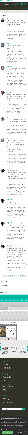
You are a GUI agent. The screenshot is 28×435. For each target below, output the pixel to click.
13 (8, 275)
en (15, 4)
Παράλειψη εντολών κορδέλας (6, 0)
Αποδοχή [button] (7, 432)
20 (22, 275)
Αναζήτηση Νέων (5, 285)
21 (24, 275)
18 (18, 275)
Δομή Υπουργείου (5, 365)
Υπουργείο (5, 361)
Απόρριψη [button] (20, 432)
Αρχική (2, 11)
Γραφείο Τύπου (7, 11)
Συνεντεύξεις (4, 398)
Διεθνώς (3, 380)
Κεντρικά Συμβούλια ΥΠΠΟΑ (7, 402)
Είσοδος (21, 8)
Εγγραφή (25, 8)
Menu (25, 4)
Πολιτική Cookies (10, 428)
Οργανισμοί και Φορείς (6, 367)
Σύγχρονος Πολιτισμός (6, 377)
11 (4, 275)
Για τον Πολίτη (6, 385)
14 (10, 275)
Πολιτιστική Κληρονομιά (6, 374)
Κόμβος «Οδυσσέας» (6, 376)
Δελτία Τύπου (12, 11)
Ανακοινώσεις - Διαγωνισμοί (7, 399)
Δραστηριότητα (6, 373)
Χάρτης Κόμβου (5, 390)
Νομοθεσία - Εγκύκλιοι (6, 368)
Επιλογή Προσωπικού (6, 401)
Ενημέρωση (5, 395)
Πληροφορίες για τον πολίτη (7, 387)
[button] (14, 429)
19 (20, 275)
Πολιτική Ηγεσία (5, 364)
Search (18, 4)
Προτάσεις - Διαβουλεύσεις (7, 386)
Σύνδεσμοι (4, 389)
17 (16, 275)
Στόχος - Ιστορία (5, 362)
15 (12, 275)
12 (6, 275)
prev (1, 348)
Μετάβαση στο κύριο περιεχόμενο (6, 1)
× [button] (26, 417)
